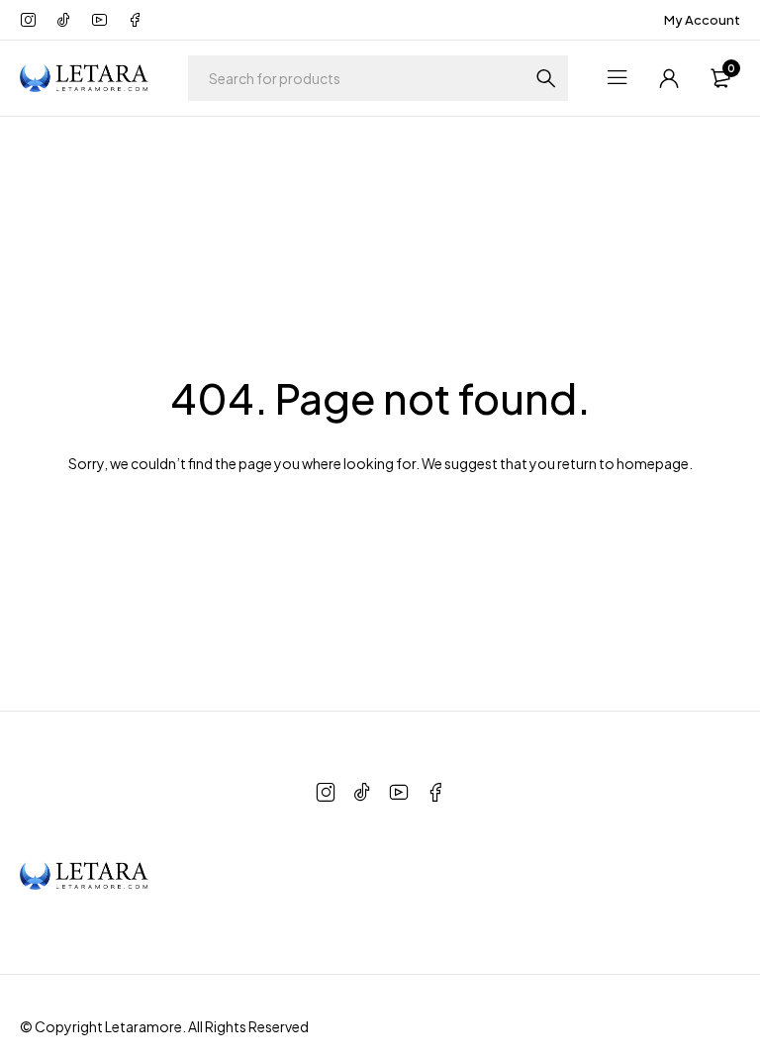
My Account (702, 20)
